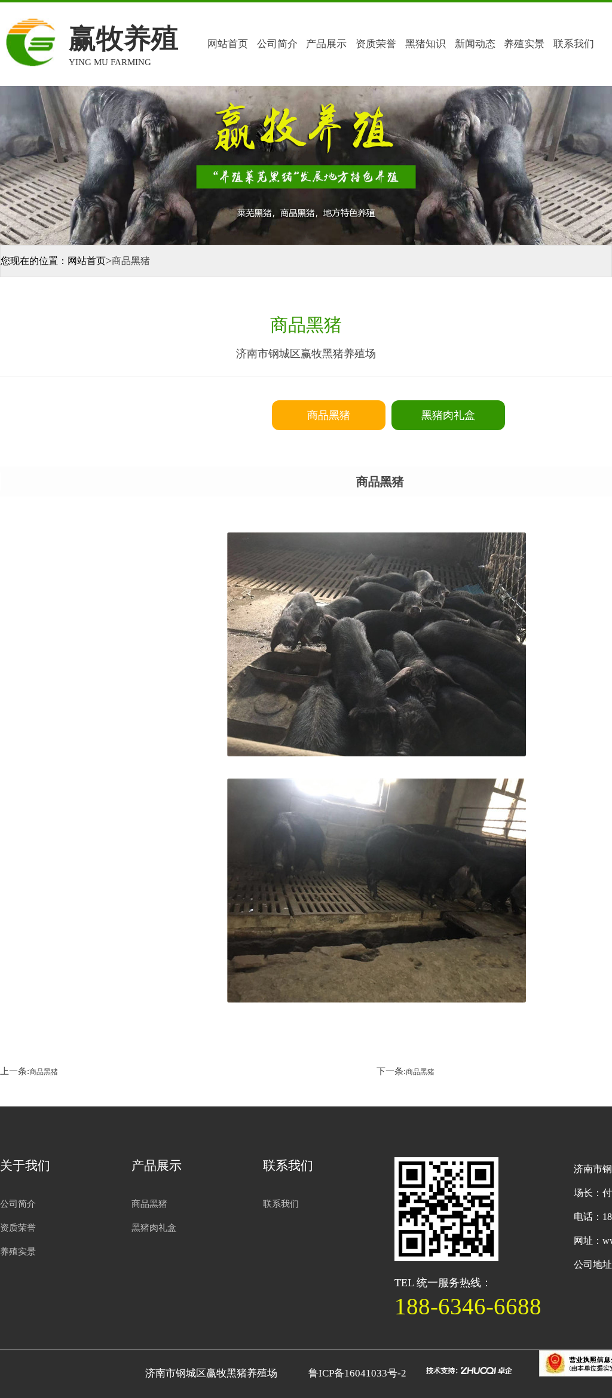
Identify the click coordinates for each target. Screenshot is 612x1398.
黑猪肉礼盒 (153, 1228)
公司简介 (277, 44)
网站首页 (227, 44)
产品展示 (326, 44)
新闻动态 (475, 44)
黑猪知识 (425, 44)
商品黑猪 (43, 1072)
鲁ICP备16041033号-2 (357, 1373)
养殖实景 (524, 44)
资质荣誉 (376, 44)
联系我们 (573, 44)
